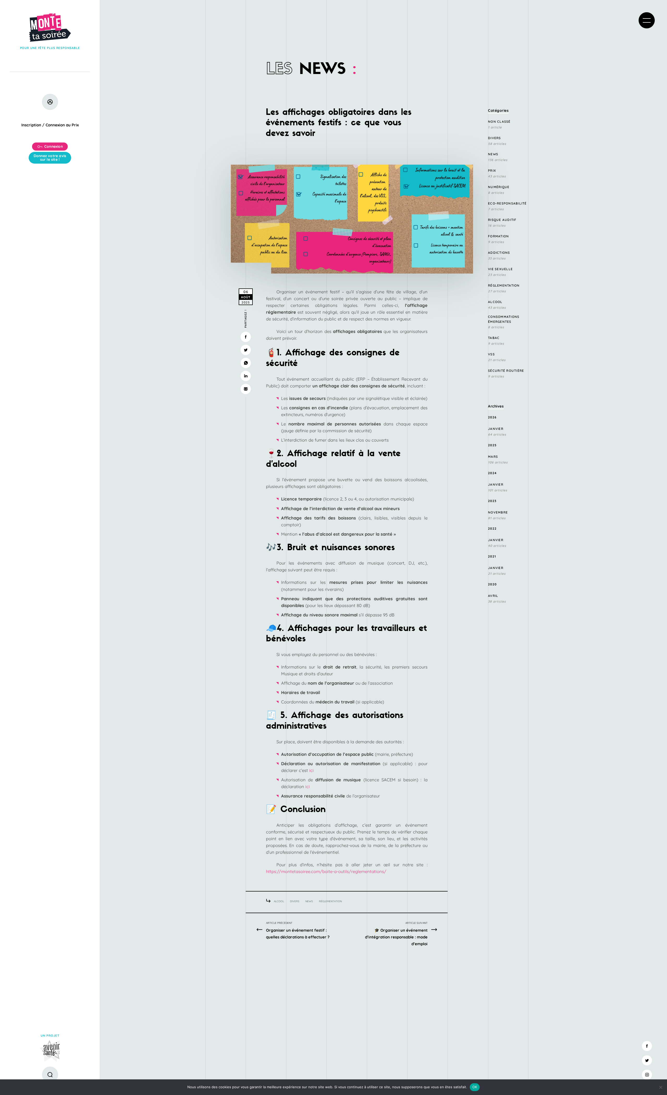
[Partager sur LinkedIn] (245, 376)
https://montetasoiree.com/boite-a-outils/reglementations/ (326, 871)
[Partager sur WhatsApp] (245, 363)
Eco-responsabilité (507, 203)
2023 (492, 501)
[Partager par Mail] (245, 389)
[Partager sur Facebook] (245, 337)
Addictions (499, 253)
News (309, 901)
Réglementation (330, 901)
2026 (492, 417)
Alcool (279, 901)
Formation (498, 236)
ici (311, 770)
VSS (491, 354)
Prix (492, 170)
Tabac (493, 338)
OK (474, 1087)
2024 (492, 473)
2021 (492, 556)
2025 (492, 445)
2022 (492, 528)
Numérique (498, 187)
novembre (498, 512)
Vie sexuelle (500, 269)
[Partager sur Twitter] (245, 350)
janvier (495, 429)
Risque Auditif (502, 220)
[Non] (660, 1087)
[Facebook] (647, 1046)
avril (493, 596)
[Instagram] (647, 1074)
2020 (492, 584)
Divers (294, 901)
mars (493, 457)
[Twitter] (647, 1060)
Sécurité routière (506, 371)
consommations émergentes (503, 319)
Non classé (499, 121)
